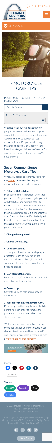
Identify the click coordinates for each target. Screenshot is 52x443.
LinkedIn (16, 430)
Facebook (23, 430)
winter (11, 180)
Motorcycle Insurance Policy (21, 338)
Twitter (29, 430)
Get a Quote (15, 26)
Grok (35, 388)
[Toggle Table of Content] (42, 120)
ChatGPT (10, 388)
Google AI (10, 395)
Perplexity (23, 388)
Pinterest (36, 430)
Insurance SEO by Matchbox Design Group (29, 420)
